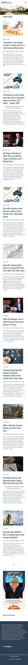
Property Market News (10, 51)
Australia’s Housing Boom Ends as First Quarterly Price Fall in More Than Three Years (14, 268)
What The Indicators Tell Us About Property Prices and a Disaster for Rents (13, 322)
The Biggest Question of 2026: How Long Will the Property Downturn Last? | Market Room (13, 157)
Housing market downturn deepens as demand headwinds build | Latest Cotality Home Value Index (13, 374)
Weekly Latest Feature (19, 51)
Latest (4, 51)
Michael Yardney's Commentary (13, 106)
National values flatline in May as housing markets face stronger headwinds (13, 534)
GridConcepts (18, 659)
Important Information (14, 656)
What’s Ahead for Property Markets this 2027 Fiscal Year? (12, 428)
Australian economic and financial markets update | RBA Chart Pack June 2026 (13, 480)
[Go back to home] (6, 2)
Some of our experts (9, 615)
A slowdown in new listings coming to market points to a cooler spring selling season (14, 45)
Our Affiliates (8, 646)
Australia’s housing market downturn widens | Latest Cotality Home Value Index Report (13, 212)
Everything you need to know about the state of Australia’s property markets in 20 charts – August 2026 (13, 98)
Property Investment (10, 328)
